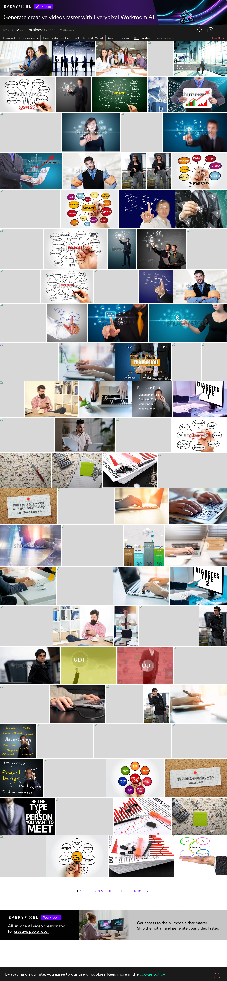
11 (110, 891)
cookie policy (152, 974)
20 (148, 891)
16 (130, 891)
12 (113, 891)
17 (135, 891)
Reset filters (218, 38)
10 (105, 891)
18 (139, 891)
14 (122, 891)
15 (126, 891)
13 (118, 891)
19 (143, 891)
